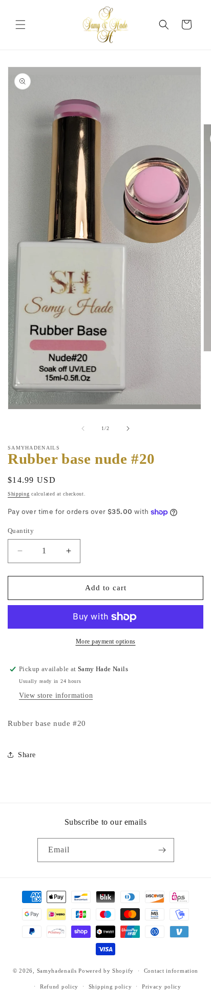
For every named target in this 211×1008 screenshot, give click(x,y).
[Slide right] (128, 428)
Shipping (19, 494)
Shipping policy (110, 986)
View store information (56, 695)
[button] (20, 24)
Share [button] (27, 755)
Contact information (171, 971)
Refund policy (59, 986)
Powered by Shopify (106, 971)
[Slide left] (83, 428)
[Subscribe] (162, 850)
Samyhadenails (57, 971)
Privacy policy (161, 986)
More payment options (106, 641)
